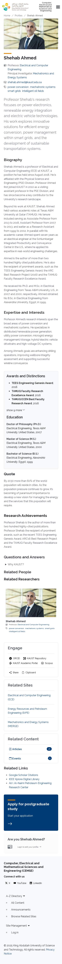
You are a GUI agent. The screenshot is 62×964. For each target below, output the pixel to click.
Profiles (18, 15)
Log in (14, 932)
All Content (17, 902)
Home (7, 15)
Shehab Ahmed (16, 621)
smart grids (14, 90)
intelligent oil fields (33, 90)
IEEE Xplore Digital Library (24, 779)
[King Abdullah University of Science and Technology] (15, 7)
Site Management (16, 925)
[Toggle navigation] (57, 7)
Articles (17, 749)
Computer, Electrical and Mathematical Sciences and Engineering (45, 7)
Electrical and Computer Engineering (33, 624)
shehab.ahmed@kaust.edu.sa (25, 82)
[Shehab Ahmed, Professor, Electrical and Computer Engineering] (31, 603)
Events (16, 758)
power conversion (18, 86)
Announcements (21, 909)
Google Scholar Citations (23, 775)
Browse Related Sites (23, 916)
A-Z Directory (14, 896)
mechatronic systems (42, 86)
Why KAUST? (16, 564)
